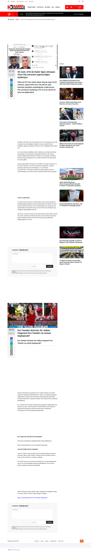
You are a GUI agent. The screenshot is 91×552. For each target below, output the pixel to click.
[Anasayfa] (8, 1)
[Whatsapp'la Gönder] (11, 88)
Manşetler (13, 1)
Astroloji (40, 7)
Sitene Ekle (31, 1)
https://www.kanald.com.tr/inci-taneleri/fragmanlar (32, 497)
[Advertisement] (45, 32)
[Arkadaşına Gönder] (11, 90)
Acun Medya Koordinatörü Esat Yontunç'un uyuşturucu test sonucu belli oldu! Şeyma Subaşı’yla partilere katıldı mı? (44, 14)
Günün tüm (78, 14)
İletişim (47, 541)
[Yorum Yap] (11, 96)
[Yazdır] (11, 93)
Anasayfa (37, 541)
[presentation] (12, 14)
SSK (53, 7)
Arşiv (26, 1)
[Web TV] (79, 1)
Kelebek (47, 7)
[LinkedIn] (11, 85)
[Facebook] (11, 80)
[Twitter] (11, 82)
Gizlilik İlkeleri (53, 541)
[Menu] (67, 7)
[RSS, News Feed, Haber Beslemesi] (81, 541)
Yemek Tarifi (32, 7)
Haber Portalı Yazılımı (15, 549)
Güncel (57, 7)
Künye (42, 541)
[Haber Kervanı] (16, 7)
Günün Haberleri (20, 1)
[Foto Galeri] (82, 1)
